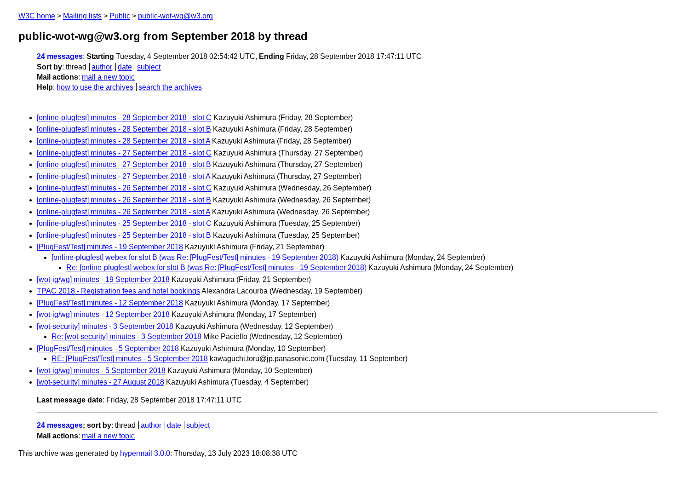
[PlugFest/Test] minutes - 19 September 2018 (110, 247)
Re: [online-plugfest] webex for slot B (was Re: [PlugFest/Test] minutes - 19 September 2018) (216, 267)
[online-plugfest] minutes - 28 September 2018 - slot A (123, 141)
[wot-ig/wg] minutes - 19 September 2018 (103, 279)
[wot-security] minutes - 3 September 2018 (105, 326)
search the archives (170, 87)
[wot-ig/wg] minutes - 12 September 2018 (103, 314)
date (125, 67)
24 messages (60, 56)
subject (148, 67)
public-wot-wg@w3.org (175, 16)
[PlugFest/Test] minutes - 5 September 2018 (108, 348)
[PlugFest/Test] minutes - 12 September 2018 (110, 303)
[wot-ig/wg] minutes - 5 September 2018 (101, 370)
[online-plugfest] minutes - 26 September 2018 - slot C (124, 188)
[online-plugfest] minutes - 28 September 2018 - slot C (124, 117)
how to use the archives (95, 87)
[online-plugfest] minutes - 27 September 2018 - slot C (124, 153)
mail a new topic (108, 77)
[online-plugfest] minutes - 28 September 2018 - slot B (124, 129)
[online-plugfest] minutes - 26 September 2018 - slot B (124, 200)
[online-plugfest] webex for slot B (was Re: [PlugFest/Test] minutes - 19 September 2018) (195, 257)
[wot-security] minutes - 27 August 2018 (100, 382)
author (102, 67)
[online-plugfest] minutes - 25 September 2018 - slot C (124, 223)
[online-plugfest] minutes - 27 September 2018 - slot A (123, 176)
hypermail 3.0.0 (145, 453)
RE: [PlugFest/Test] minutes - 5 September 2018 (130, 358)
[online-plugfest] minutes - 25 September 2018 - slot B (124, 235)
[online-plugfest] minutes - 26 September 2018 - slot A (123, 212)
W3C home (36, 16)
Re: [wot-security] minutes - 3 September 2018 (126, 336)
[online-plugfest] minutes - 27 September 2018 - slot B (124, 164)
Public (119, 16)
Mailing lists (82, 16)
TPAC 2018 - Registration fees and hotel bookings (118, 291)
